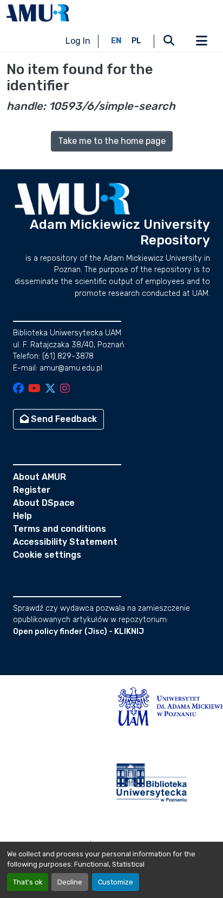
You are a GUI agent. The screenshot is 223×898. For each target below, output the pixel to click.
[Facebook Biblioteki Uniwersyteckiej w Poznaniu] (18, 389)
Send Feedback (63, 419)
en (116, 40)
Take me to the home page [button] (112, 141)
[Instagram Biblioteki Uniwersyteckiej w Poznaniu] (65, 389)
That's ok (27, 882)
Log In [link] (77, 41)
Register (31, 490)
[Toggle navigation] (201, 41)
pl (136, 40)
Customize (115, 882)
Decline (69, 882)
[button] (37, 13)
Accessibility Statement (65, 542)
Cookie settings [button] (47, 555)
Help (22, 516)
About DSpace (44, 503)
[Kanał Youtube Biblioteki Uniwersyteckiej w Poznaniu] (34, 389)
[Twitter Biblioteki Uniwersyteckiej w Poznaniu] (50, 389)
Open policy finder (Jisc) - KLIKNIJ (78, 631)
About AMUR (39, 477)
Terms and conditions (59, 529)
